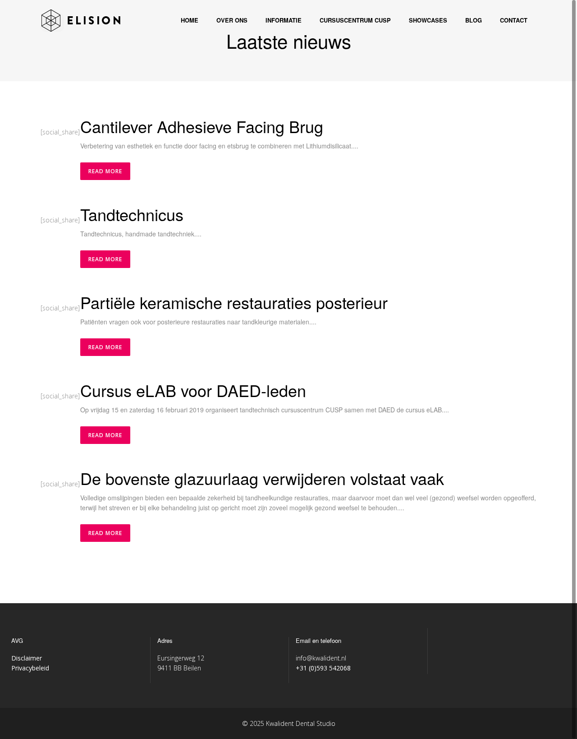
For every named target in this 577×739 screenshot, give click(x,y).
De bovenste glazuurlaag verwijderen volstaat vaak (262, 478)
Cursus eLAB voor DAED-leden (193, 390)
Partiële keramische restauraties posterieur (234, 302)
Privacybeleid (30, 668)
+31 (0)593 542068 (323, 668)
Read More (105, 171)
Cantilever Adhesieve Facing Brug (201, 126)
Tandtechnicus (131, 214)
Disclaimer (26, 658)
